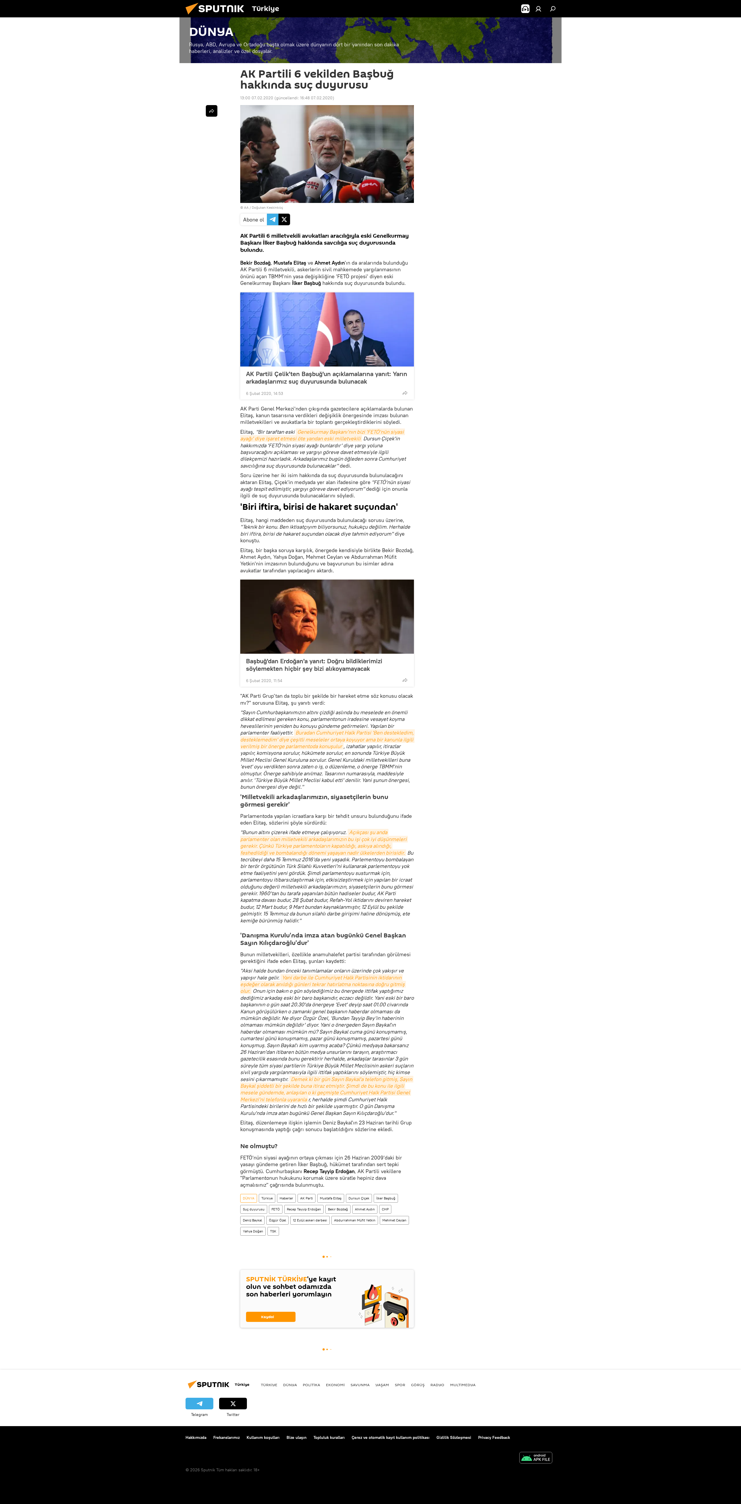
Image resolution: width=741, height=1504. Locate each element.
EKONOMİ (335, 1384)
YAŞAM (382, 1384)
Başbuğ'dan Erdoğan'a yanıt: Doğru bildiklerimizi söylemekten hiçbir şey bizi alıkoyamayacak (314, 664)
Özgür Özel (277, 1220)
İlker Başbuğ (385, 1198)
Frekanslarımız (226, 1437)
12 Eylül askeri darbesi (310, 1220)
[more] (405, 393)
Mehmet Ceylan (394, 1220)
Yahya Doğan (253, 1231)
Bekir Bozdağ (338, 1209)
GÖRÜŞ (418, 1384)
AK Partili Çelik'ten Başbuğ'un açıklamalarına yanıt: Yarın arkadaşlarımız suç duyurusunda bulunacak (326, 377)
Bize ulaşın (297, 1437)
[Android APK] (535, 1458)
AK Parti (306, 1198)
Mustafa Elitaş (331, 1198)
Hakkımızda (196, 1437)
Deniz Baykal (252, 1220)
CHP (385, 1209)
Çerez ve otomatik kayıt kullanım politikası (391, 1437)
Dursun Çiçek (359, 1198)
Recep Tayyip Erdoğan (304, 1209)
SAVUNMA (360, 1384)
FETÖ (276, 1209)
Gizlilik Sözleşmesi (453, 1437)
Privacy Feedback (494, 1437)
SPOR (400, 1384)
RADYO (437, 1384)
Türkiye (267, 1198)
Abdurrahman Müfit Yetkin (354, 1220)
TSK (273, 1231)
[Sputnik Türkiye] (217, 16)
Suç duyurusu (254, 1209)
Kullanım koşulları (263, 1437)
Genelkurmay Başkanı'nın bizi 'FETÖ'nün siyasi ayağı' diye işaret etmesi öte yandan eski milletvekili (322, 435)
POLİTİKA (311, 1384)
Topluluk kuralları (329, 1437)
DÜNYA (248, 1198)
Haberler (286, 1198)
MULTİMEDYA (463, 1384)
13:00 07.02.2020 (256, 97)
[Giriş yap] (538, 8)
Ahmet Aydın (365, 1209)
